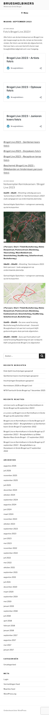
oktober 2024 (9, 495)
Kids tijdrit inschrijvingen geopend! (18, 371)
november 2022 (10, 548)
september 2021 (10, 572)
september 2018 (11, 611)
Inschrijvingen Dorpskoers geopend (19, 381)
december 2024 (10, 490)
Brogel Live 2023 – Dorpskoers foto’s (22, 151)
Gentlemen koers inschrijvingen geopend (21, 376)
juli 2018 (7, 616)
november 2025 (10, 475)
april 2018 (8, 621)
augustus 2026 (10, 466)
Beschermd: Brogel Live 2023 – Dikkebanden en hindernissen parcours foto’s (23, 169)
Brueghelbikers (19, 3)
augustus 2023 (10, 534)
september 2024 (11, 500)
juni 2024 (8, 509)
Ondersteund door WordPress (15, 710)
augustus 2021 (10, 577)
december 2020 (10, 587)
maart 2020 (8, 592)
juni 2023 (8, 538)
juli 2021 (7, 582)
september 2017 (10, 635)
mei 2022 (8, 563)
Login (6, 679)
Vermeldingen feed (12, 684)
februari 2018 (9, 626)
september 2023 (11, 529)
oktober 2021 (9, 567)
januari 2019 (9, 606)
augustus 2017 (10, 640)
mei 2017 (7, 645)
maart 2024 (8, 514)
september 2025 (11, 480)
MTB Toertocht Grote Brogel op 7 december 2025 (24, 390)
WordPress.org (10, 694)
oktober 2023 (9, 524)
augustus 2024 (10, 505)
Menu (26, 13)
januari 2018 (9, 630)
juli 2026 (7, 471)
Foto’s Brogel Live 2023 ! (17, 31)
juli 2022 (7, 558)
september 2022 (11, 553)
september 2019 (11, 597)
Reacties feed (9, 689)
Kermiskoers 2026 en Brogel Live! (18, 386)
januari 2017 (9, 650)
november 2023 (10, 519)
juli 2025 (7, 485)
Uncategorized (10, 665)
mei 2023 (8, 543)
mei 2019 (7, 601)
